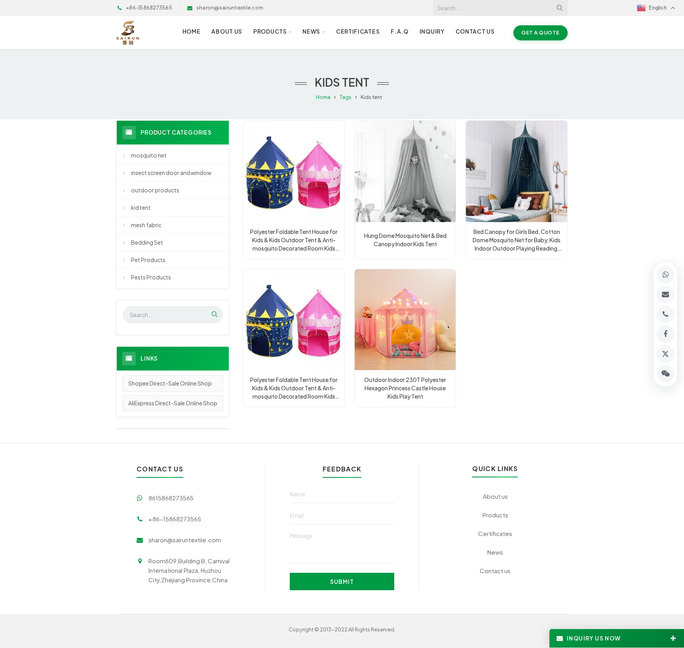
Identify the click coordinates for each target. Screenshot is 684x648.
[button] (665, 373)
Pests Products (151, 277)
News (495, 552)
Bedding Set (147, 242)
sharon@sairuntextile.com (184, 539)
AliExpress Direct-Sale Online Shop (172, 403)
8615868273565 (171, 498)
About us (495, 496)
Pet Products (148, 259)
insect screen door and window (171, 172)
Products (495, 515)
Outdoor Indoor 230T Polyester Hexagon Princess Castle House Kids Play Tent (405, 388)
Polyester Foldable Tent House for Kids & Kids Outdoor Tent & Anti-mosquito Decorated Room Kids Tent (294, 240)
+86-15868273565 (174, 519)
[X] (665, 354)
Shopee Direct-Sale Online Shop (170, 383)
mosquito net (149, 155)
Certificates (495, 533)
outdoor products (155, 190)
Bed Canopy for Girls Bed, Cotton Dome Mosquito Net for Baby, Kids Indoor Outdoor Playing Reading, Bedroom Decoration (516, 240)
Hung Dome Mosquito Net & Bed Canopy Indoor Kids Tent (405, 239)
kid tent (141, 207)
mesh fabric (146, 224)
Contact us (495, 570)
